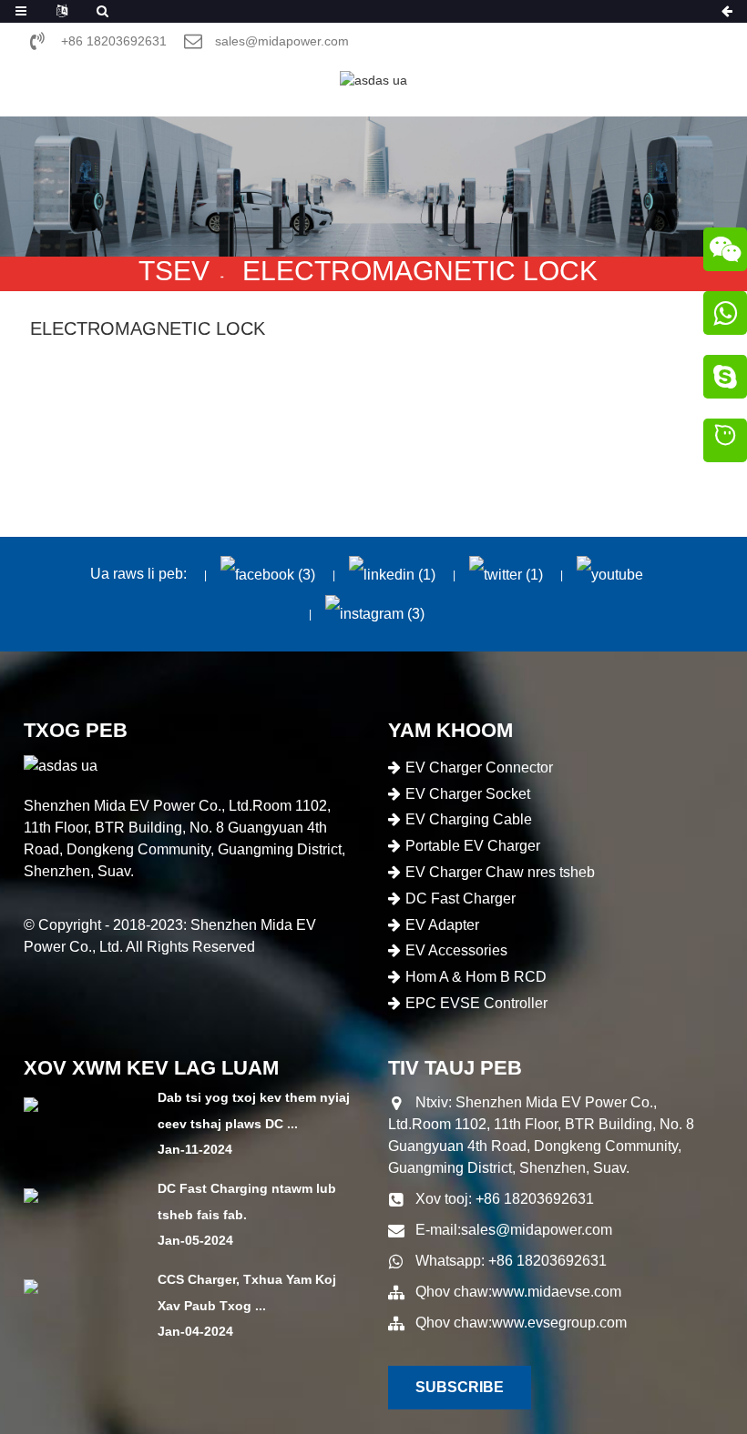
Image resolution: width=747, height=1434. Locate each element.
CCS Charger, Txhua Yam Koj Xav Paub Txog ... (247, 1292)
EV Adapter (442, 925)
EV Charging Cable (468, 819)
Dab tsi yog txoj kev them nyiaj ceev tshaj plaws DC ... (254, 1110)
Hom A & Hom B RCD (476, 977)
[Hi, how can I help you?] (725, 443)
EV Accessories (456, 950)
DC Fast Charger (460, 898)
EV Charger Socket (467, 794)
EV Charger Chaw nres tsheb (500, 872)
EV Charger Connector (479, 767)
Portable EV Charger (472, 845)
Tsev (174, 271)
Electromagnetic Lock (420, 271)
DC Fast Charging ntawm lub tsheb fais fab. (247, 1201)
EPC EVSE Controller (476, 1003)
